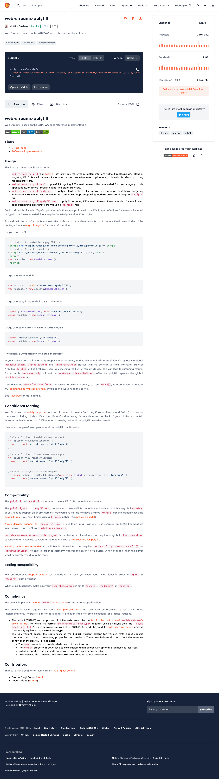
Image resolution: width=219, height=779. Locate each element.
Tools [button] (141, 5)
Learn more (41, 87)
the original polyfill (64, 670)
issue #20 (15, 395)
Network (100, 5)
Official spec (19, 147)
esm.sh (90, 735)
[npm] (133, 18)
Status (105, 728)
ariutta (33, 680)
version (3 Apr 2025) (50, 602)
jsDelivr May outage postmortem (21, 770)
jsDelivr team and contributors (39, 701)
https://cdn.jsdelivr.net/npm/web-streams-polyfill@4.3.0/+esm (98, 72)
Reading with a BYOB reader (23, 546)
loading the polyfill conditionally (27, 388)
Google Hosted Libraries (46, 735)
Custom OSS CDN (89, 728)
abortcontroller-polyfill (85, 539)
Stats (113, 5)
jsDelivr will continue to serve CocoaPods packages (30, 764)
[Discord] (213, 5)
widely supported (37, 412)
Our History (50, 728)
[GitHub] (198, 5)
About (37, 728)
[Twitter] (205, 5)
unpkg (66, 735)
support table (13, 516)
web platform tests (69, 609)
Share (185, 114)
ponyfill (49, 173)
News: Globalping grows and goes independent (135, 764)
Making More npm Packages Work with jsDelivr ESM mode (141, 758)
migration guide (34, 225)
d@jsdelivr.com (143, 728)
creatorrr (42, 677)
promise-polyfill (85, 516)
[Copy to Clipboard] (138, 69)
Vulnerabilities (46, 42)
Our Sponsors (68, 728)
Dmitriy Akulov (27, 704)
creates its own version (119, 627)
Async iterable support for (32, 524)
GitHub (25, 735)
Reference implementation (27, 151)
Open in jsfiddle (19, 87)
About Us (84, 5)
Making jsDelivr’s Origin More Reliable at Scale (28, 758)
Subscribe (206, 709)
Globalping (181, 5)
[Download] (140, 18)
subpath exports (38, 574)
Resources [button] (160, 5)
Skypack (78, 735)
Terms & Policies (122, 728)
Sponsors (126, 5)
